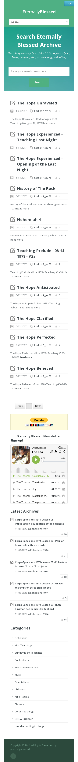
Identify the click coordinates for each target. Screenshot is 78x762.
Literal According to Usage (29, 726)
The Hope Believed (35, 368)
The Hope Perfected (36, 337)
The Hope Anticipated (38, 287)
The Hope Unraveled (37, 103)
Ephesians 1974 (39, 528)
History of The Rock (36, 188)
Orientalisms (22, 682)
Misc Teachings (23, 645)
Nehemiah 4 (29, 219)
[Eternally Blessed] (39, 12)
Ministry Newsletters (26, 667)
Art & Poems (22, 696)
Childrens (20, 689)
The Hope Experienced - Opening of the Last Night (40, 164)
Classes (19, 704)
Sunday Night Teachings (28, 652)
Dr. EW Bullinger (24, 719)
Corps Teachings (24, 711)
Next (38, 406)
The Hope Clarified (35, 318)
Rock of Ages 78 (42, 111)
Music (18, 674)
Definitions (21, 638)
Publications (22, 660)
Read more (48, 123)
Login (69, 3)
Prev (20, 406)
